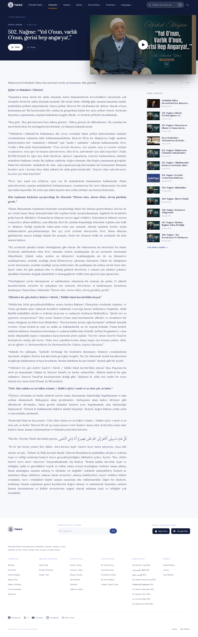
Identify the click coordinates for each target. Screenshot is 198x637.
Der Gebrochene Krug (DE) (144, 579)
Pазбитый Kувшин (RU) (142, 584)
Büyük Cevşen (76, 575)
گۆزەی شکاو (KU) (139, 575)
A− (183, 82)
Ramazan (12, 594)
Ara (113, 531)
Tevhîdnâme (75, 579)
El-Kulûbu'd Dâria (108, 575)
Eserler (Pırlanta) (46, 570)
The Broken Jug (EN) (141, 565)
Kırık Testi (12, 570)
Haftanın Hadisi (76, 589)
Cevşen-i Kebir (76, 570)
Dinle (17, 47)
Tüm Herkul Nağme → (157, 247)
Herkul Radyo (169, 565)
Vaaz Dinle (43, 565)
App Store (162, 531)
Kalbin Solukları (14, 584)
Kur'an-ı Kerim (76, 565)
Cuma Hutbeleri (14, 589)
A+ (188, 82)
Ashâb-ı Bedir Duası (109, 584)
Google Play (182, 531)
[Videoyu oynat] (143, 45)
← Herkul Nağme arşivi (16, 17)
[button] (143, 44)
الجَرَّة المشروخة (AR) (140, 570)
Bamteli (11, 565)
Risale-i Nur (44, 575)
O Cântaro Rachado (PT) (143, 589)
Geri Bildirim (168, 575)
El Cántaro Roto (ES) (141, 594)
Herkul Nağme (15, 25)
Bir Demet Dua (107, 565)
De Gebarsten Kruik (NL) (142, 604)
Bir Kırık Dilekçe (107, 579)
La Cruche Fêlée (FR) (141, 599)
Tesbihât (73, 584)
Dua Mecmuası (107, 570)
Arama (166, 570)
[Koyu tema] (187, 4)
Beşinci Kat (13, 579)
